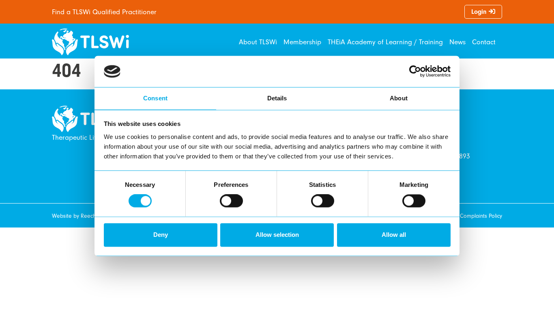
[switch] (231, 201)
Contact (484, 42)
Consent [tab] (155, 98)
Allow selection (277, 234)
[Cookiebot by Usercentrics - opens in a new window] (415, 71)
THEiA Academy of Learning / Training (385, 42)
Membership (302, 42)
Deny (160, 234)
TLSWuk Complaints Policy (471, 215)
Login (480, 11)
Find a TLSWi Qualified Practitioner (104, 12)
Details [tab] (277, 98)
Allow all (394, 234)
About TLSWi (258, 42)
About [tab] (399, 98)
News (457, 42)
